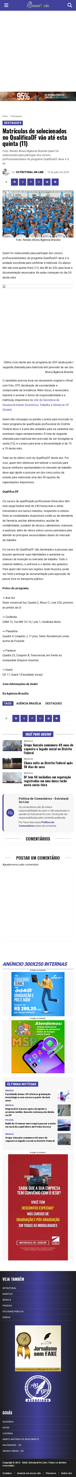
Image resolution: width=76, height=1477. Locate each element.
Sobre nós (66, 1473)
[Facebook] (14, 182)
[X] (22, 182)
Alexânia (7, 1422)
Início (5, 116)
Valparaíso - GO (11, 1445)
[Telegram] (55, 182)
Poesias (7, 1305)
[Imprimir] (47, 182)
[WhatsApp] (38, 182)
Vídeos (6, 1317)
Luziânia (7, 1433)
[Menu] (6, 5)
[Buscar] (70, 5)
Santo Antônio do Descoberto (20, 1439)
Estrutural (9, 1288)
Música (6, 1300)
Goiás (5, 1427)
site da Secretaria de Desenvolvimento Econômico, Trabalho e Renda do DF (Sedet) (35, 404)
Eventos (7, 1294)
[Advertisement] (38, 50)
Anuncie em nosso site (29, 1473)
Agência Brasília (28, 703)
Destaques (16, 116)
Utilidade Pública (13, 1311)
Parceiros (51, 1473)
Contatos (7, 1473)
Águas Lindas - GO (13, 1451)
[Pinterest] (30, 182)
